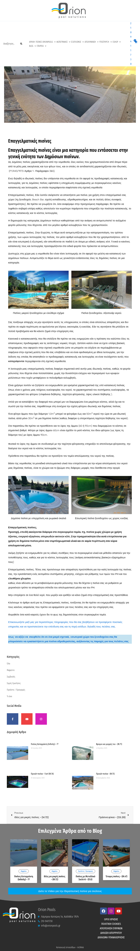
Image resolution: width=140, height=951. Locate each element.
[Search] (21, 43)
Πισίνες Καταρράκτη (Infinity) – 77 (44, 744)
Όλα (8, 663)
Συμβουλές (11, 676)
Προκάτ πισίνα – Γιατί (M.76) (42, 773)
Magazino (10, 670)
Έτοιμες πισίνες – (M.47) (116, 876)
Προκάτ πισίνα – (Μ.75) (105, 773)
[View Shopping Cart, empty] (135, 44)
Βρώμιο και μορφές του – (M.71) (109, 744)
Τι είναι (9, 696)
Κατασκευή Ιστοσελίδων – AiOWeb (70, 947)
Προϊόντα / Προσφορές (16, 689)
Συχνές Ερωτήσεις (14, 683)
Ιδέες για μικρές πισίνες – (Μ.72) (54, 878)
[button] (54, 42)
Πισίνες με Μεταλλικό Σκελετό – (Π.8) (85, 878)
